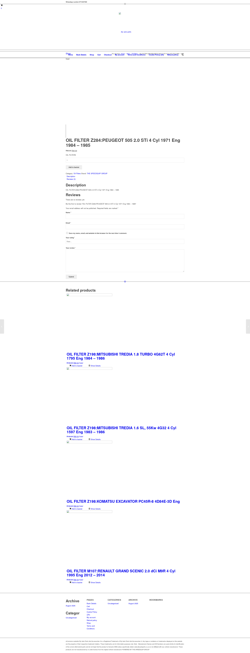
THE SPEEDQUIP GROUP (97, 173)
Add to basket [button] (76, 365)
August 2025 (70, 605)
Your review (71, 248)
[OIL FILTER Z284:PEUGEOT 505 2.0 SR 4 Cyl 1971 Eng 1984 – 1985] (2, 326)
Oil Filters (77, 173)
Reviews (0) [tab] (71, 179)
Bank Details (81, 54)
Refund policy (172, 54)
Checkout (108, 54)
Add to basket (74, 167)
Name (68, 212)
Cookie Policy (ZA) (156, 54)
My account (119, 54)
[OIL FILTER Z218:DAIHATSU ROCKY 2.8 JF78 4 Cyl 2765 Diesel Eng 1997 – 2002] (248, 326)
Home (70, 54)
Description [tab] (71, 176)
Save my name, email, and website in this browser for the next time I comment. (98, 233)
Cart (99, 54)
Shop (92, 54)
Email (68, 223)
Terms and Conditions (136, 54)
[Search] (181, 54)
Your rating (70, 238)
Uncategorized (71, 617)
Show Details (95, 365)
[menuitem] (181, 54)
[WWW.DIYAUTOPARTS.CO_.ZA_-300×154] (125, 31)
